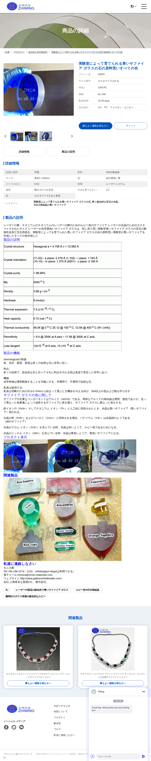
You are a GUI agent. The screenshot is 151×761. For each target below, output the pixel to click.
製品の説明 (68, 151)
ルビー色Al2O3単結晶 (87, 590)
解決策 (57, 723)
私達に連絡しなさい (64, 735)
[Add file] (93, 756)
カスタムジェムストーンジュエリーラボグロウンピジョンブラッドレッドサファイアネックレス (38, 675)
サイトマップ (26, 754)
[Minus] (143, 691)
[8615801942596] (14, 727)
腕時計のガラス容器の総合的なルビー (26, 596)
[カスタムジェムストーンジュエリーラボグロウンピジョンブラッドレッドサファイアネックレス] (38, 648)
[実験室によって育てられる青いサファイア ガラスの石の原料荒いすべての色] (39, 93)
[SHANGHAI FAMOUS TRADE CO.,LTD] (20, 6)
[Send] (143, 756)
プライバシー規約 (11, 756)
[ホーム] (20, 712)
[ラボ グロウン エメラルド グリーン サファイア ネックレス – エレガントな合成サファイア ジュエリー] (113, 648)
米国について (61, 711)
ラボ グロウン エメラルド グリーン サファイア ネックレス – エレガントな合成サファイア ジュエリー (112, 675)
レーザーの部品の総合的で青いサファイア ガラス (42, 590)
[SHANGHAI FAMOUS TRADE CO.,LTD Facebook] (6, 727)
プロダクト (19, 52)
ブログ (57, 729)
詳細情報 (24, 151)
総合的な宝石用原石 (38, 52)
